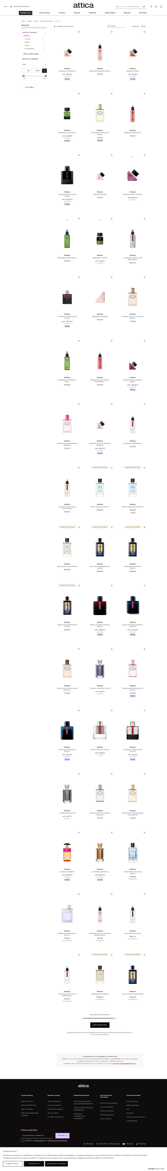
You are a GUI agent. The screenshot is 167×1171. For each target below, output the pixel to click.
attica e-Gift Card (57, 1117)
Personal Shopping (107, 1115)
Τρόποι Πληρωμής (54, 1101)
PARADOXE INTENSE (132, 71)
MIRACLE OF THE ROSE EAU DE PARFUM (67, 625)
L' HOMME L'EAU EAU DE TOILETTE (100, 688)
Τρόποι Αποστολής (54, 1105)
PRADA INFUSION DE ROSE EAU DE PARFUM (132, 689)
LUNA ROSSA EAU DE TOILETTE (99, 749)
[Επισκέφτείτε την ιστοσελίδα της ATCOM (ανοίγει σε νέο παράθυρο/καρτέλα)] (156, 1169)
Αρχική (23, 21)
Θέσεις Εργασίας (133, 1105)
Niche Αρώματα (29, 48)
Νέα (128, 1109)
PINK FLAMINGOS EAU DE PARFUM (132, 507)
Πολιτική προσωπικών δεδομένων (57, 1140)
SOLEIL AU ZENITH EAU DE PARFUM (133, 994)
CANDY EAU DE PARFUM (67, 871)
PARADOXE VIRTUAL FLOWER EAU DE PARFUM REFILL (100, 934)
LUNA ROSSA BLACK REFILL (132, 933)
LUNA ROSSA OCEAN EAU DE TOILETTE (67, 750)
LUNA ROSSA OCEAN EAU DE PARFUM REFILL (67, 994)
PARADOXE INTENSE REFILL (132, 132)
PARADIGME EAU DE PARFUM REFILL (67, 380)
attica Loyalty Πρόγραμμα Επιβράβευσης (83, 1109)
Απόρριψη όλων (34, 1163)
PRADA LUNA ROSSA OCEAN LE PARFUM (100, 625)
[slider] (23, 76)
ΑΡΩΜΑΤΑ (26, 35)
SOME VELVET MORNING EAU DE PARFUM (100, 567)
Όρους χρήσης (39, 1140)
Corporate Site (132, 1121)
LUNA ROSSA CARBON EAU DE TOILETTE (132, 750)
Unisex (27, 45)
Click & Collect (52, 1113)
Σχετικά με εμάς (132, 1101)
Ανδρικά (27, 42)
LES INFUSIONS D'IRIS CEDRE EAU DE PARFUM (99, 813)
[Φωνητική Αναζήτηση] (144, 6)
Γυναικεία (28, 39)
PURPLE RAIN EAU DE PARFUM (100, 507)
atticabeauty (114, 1144)
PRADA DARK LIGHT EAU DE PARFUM (132, 567)
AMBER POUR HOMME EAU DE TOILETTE (67, 934)
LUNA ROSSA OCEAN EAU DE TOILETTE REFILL (67, 507)
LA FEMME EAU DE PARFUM (100, 871)
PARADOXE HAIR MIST (100, 194)
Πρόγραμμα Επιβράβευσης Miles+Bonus (79, 1116)
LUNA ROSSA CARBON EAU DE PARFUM (67, 317)
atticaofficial (104, 1144)
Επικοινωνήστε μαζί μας (108, 1103)
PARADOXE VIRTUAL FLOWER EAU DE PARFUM (100, 444)
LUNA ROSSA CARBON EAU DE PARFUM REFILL (132, 258)
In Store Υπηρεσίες (107, 1111)
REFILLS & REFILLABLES (31, 54)
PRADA (36, 21)
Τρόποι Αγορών (106, 1118)
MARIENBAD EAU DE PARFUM (100, 994)
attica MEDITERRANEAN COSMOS (30, 1114)
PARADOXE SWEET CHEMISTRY (132, 194)
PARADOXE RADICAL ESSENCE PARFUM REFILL (99, 380)
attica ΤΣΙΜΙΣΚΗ (27, 1109)
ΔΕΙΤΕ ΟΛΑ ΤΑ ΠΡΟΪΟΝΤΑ (30, 59)
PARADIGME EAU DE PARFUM (67, 132)
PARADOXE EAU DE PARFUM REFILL (100, 71)
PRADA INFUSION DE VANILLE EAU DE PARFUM (67, 689)
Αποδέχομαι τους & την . (46, 1140)
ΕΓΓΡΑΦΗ (61, 1135)
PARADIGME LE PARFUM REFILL (67, 257)
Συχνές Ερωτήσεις (106, 1107)
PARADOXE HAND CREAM (100, 316)
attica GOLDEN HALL (28, 1105)
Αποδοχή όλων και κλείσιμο (56, 1163)
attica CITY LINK (27, 1101)
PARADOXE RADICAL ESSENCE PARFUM (132, 380)
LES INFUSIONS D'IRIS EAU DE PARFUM (100, 133)
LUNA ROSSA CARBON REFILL (132, 443)
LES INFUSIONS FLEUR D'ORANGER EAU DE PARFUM (133, 813)
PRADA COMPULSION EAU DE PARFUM (133, 872)
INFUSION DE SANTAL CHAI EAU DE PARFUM (132, 317)
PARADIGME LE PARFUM (100, 257)
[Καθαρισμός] (140, 6)
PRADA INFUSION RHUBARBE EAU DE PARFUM (67, 444)
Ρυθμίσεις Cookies (12, 1163)
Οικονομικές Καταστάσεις (136, 1117)
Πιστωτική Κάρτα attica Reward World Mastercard (83, 1102)
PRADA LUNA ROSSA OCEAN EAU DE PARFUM (132, 625)
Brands (29, 21)
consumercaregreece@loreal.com (124, 1063)
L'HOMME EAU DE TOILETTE (67, 813)
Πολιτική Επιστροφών (55, 1109)
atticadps (89, 1144)
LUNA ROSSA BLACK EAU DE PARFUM (67, 195)
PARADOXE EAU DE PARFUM (67, 71)
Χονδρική (130, 1113)
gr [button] (5, 6)
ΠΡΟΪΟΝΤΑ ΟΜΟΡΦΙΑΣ (46, 21)
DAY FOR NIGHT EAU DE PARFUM (67, 566)
